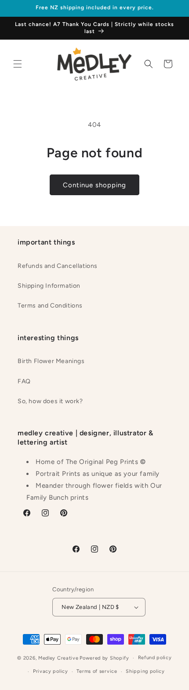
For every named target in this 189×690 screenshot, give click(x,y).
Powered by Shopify (104, 658)
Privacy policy (50, 671)
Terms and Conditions (50, 305)
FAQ (24, 381)
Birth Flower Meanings (51, 361)
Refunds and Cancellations (58, 266)
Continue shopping (94, 185)
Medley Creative (58, 658)
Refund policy (155, 657)
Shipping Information (49, 285)
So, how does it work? (50, 401)
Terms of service (96, 671)
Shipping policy (145, 671)
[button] (17, 64)
